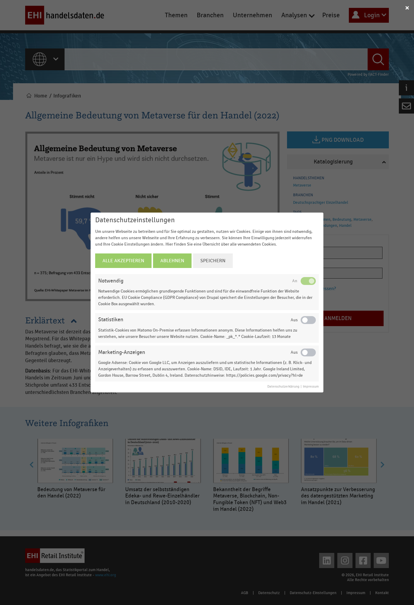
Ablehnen (172, 260)
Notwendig (110, 281)
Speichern (212, 260)
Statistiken (110, 319)
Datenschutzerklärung (283, 386)
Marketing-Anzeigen (121, 352)
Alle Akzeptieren (123, 260)
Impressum (311, 386)
